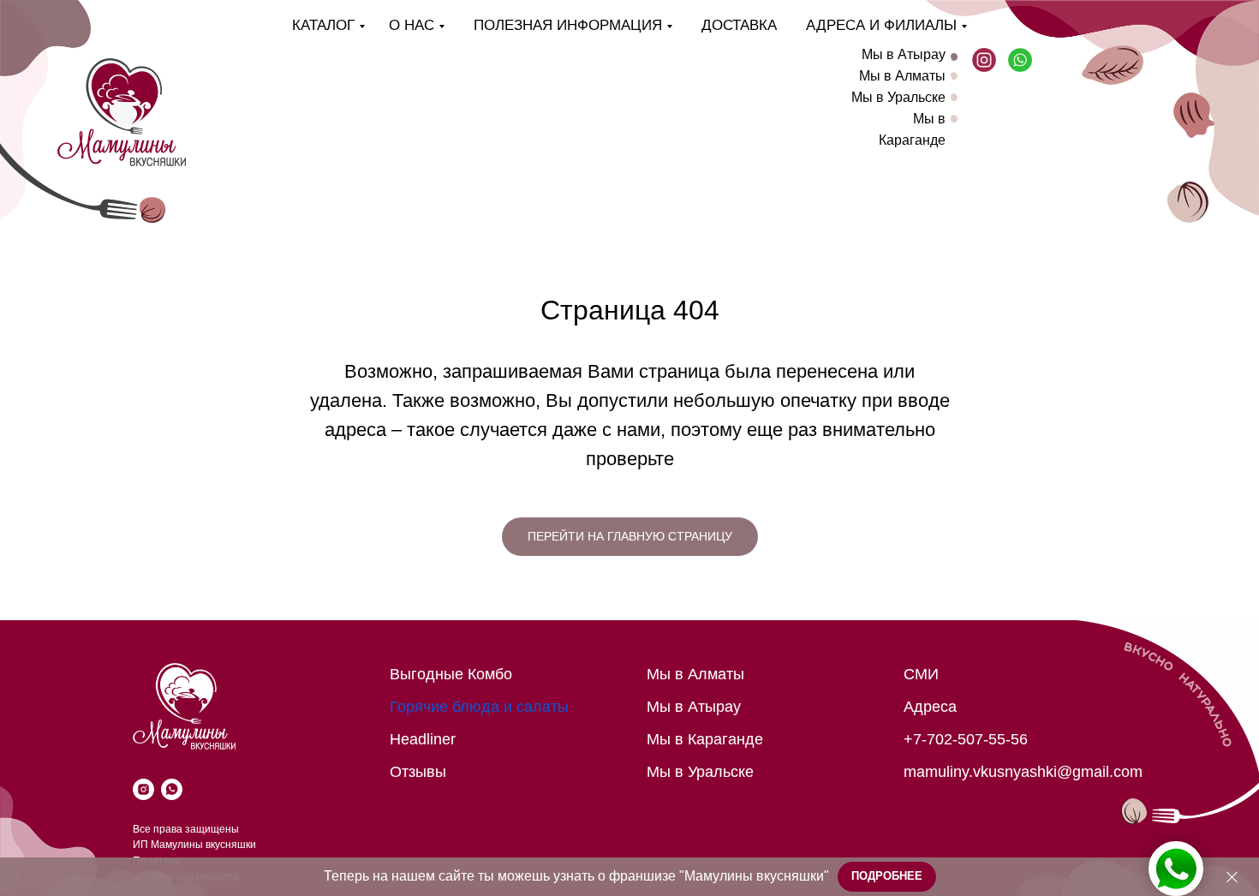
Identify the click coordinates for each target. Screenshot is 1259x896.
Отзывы (418, 771)
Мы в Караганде (705, 739)
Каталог (323, 25)
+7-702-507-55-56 (966, 739)
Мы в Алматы (902, 76)
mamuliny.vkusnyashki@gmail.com (1023, 771)
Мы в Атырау (904, 54)
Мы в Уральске (898, 97)
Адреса (930, 706)
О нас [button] (411, 25)
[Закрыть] (1232, 877)
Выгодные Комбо (451, 674)
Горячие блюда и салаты (479, 706)
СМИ (921, 674)
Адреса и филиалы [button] (881, 25)
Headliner (423, 739)
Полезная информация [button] (568, 25)
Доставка (739, 25)
